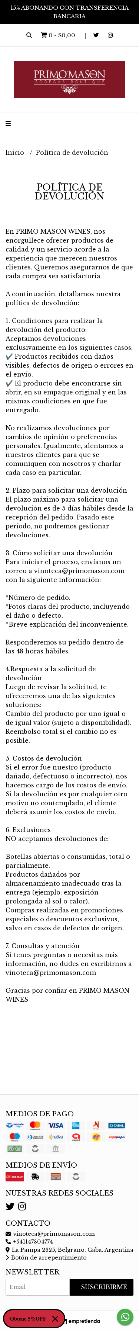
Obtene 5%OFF (28, 1318)
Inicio (16, 152)
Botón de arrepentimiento (48, 1257)
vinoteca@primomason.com (53, 1234)
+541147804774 (32, 1241)
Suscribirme (104, 1287)
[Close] (55, 1319)
